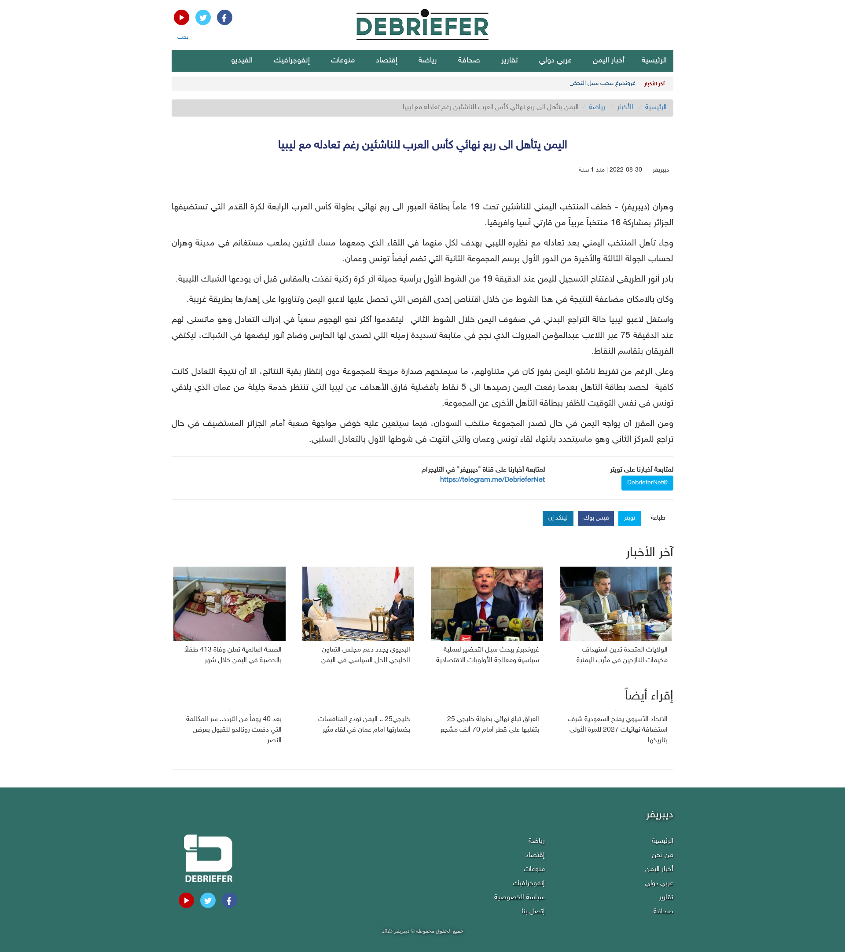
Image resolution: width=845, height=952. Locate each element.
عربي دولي (555, 61)
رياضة (428, 61)
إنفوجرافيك (292, 61)
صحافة (469, 61)
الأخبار (625, 107)
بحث (182, 37)
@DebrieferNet (647, 483)
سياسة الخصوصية (519, 897)
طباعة (658, 518)
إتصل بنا (533, 912)
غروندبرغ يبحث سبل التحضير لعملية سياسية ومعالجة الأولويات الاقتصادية (546, 83)
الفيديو (242, 61)
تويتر (629, 518)
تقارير (509, 61)
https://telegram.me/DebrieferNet (492, 480)
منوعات (343, 61)
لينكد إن (558, 518)
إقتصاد (386, 61)
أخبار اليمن (609, 61)
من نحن (662, 855)
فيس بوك (596, 518)
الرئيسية (654, 61)
